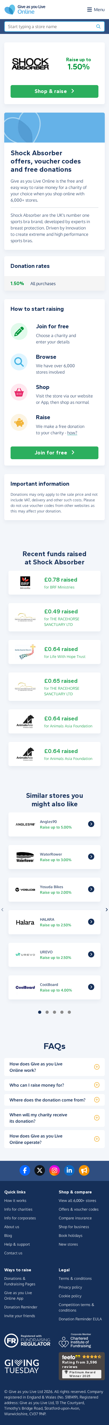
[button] (30, 64)
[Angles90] (91, 824)
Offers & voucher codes (79, 1209)
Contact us (13, 1253)
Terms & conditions (75, 1278)
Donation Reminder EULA (80, 1319)
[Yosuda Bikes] (91, 890)
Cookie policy (70, 1296)
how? (72, 432)
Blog (8, 1235)
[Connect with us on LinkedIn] (69, 1173)
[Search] (98, 26)
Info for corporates (20, 1218)
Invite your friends (19, 1315)
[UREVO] (91, 955)
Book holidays (71, 1235)
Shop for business (74, 1226)
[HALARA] (91, 922)
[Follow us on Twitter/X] (39, 1173)
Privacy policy (70, 1287)
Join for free (51, 453)
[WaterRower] (91, 857)
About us (11, 1226)
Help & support (17, 1244)
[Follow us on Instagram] (54, 1173)
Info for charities (18, 1209)
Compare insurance (75, 1218)
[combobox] (49, 26)
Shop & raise (51, 91)
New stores (68, 1244)
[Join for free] (19, 337)
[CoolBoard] (91, 987)
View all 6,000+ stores (77, 1200)
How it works (15, 1200)
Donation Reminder (20, 1307)
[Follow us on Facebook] (25, 1173)
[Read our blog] (84, 1173)
